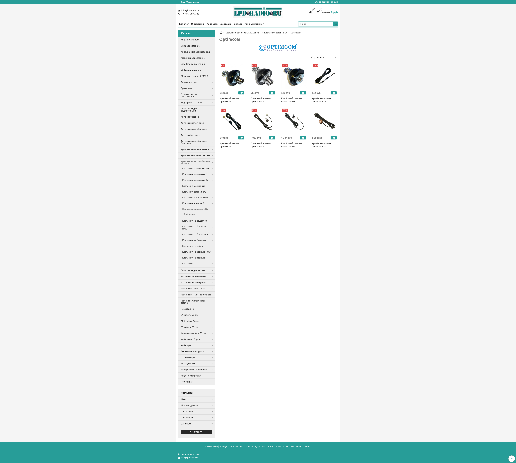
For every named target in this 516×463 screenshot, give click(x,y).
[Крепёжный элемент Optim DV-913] (232, 76)
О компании (198, 24)
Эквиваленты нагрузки (192, 351)
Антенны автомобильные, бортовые (194, 142)
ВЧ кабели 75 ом (189, 327)
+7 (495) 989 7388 (190, 13)
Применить (196, 432)
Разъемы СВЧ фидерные (193, 282)
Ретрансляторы (189, 82)
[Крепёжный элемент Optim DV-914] (263, 76)
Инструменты (188, 363)
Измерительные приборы (194, 369)
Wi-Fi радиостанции (191, 70)
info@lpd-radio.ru (190, 10)
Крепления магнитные (193, 186)
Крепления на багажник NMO (194, 227)
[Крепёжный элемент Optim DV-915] (294, 76)
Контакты (212, 24)
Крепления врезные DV (276, 32)
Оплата (238, 24)
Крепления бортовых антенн (195, 155)
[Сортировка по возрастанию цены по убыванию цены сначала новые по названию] (323, 57)
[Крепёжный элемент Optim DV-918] (263, 121)
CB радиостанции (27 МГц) (194, 76)
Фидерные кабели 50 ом (193, 333)
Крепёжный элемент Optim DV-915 (291, 100)
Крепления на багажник (194, 240)
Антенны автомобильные (194, 129)
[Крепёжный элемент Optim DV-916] (324, 76)
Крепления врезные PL (193, 203)
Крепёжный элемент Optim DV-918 (260, 145)
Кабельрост (187, 345)
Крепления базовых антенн (195, 149)
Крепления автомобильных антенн (243, 32)
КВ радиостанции (190, 39)
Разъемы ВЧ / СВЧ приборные (196, 294)
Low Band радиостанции (193, 64)
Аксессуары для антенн (193, 270)
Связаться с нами (285, 446)
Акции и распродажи (191, 375)
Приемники (186, 88)
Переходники (187, 309)
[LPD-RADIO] (258, 11)
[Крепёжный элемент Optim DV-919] (294, 121)
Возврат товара (304, 446)
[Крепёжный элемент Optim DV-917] (232, 121)
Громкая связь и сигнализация (189, 95)
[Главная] (221, 32)
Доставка (226, 24)
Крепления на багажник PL (195, 234)
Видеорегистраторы (191, 102)
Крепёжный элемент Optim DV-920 (322, 145)
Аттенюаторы (188, 357)
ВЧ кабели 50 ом (189, 315)
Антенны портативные (192, 123)
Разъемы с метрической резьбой (193, 301)
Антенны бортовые (191, 135)
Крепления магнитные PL (195, 174)
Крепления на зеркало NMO (196, 252)
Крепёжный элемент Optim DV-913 (230, 100)
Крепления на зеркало (193, 257)
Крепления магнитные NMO (196, 168)
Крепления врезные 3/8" (194, 192)
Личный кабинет (254, 24)
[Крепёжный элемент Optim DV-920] (324, 121)
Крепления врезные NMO (195, 197)
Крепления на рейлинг (193, 246)
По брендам (187, 382)
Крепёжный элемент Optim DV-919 (291, 145)
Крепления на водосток (194, 221)
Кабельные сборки (190, 339)
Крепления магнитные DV (195, 180)
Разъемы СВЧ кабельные (193, 276)
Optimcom (189, 214)
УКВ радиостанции (190, 46)
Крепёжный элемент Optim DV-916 (322, 100)
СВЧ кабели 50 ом (190, 321)
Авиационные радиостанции (195, 52)
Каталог (184, 24)
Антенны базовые (190, 117)
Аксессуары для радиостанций (189, 109)
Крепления (187, 263)
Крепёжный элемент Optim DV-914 (260, 100)
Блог (250, 446)
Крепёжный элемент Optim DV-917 (230, 145)
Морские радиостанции (193, 58)
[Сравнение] (310, 12)
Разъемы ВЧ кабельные (193, 288)
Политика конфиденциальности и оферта (225, 446)
